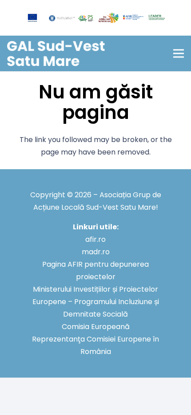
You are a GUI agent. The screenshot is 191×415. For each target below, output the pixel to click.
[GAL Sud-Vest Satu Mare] (56, 54)
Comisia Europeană (96, 326)
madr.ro (96, 252)
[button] (178, 53)
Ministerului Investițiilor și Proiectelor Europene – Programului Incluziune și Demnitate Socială (95, 301)
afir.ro (95, 239)
